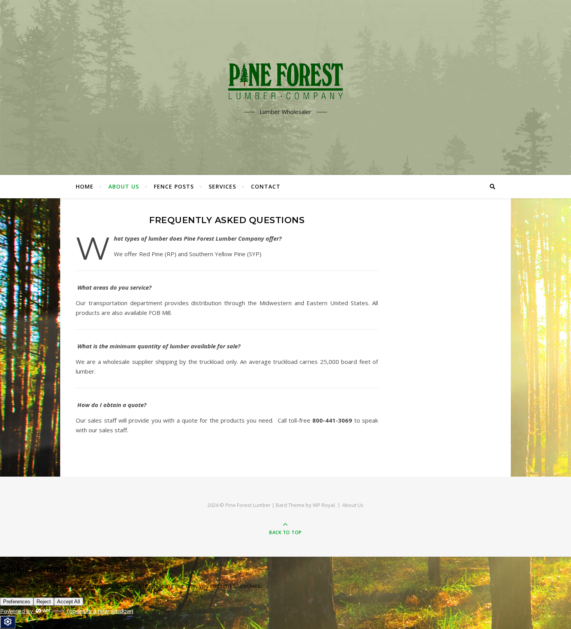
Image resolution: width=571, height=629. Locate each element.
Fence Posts (174, 186)
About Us (123, 186)
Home (85, 186)
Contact (265, 186)
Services (222, 186)
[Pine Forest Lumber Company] (285, 80)
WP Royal (324, 504)
